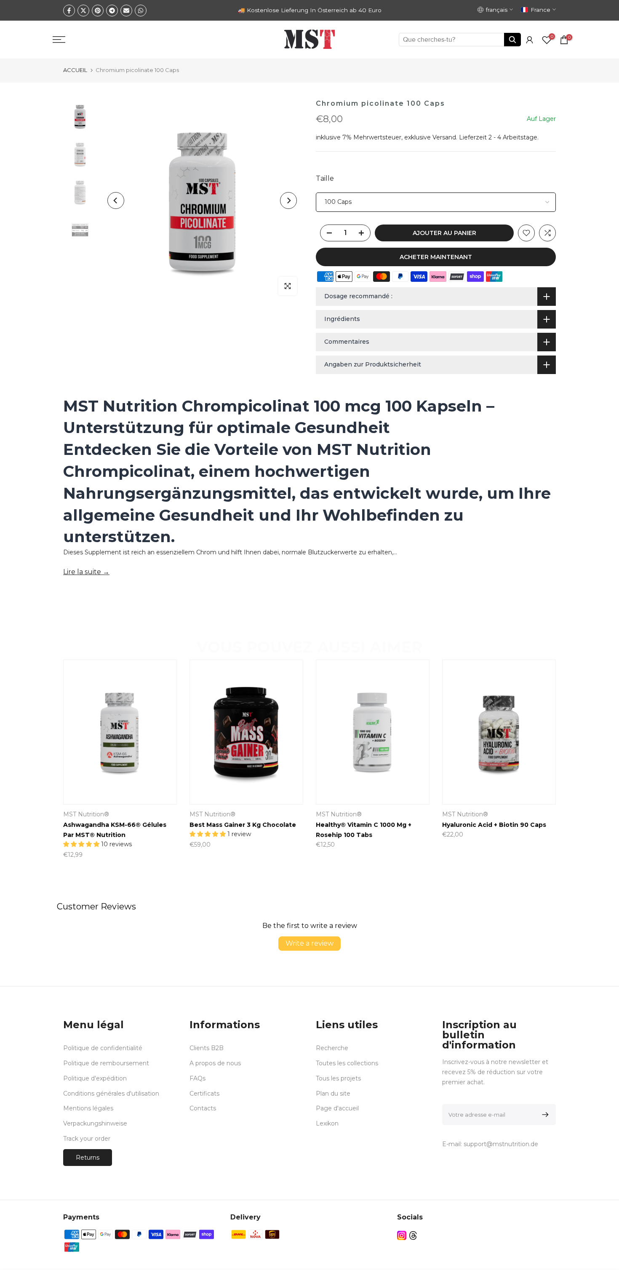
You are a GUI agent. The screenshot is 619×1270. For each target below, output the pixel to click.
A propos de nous (215, 1063)
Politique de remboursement (106, 1063)
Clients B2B (206, 1048)
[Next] (288, 200)
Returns (87, 1157)
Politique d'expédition (95, 1078)
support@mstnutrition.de (501, 1144)
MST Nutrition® (86, 814)
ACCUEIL (75, 70)
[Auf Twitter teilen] (83, 10)
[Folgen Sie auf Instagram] (401, 1235)
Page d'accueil (337, 1108)
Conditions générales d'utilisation (111, 1093)
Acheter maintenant (436, 257)
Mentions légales (88, 1108)
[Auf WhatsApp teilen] (141, 10)
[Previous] (115, 200)
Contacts (202, 1108)
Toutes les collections (347, 1063)
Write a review (309, 943)
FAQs (197, 1078)
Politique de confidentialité (102, 1048)
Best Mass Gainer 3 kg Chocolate (242, 825)
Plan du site (333, 1093)
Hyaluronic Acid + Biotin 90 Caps (494, 825)
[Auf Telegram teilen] (112, 10)
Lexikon (327, 1123)
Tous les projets (338, 1078)
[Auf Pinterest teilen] (98, 10)
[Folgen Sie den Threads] (413, 1235)
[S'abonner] (544, 1114)
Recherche (332, 1048)
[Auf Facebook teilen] (69, 10)
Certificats (204, 1093)
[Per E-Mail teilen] (126, 10)
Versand (444, 137)
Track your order (86, 1138)
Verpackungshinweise (95, 1123)
